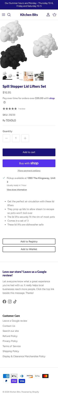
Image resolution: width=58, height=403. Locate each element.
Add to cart (29, 152)
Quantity (7, 131)
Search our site (11, 330)
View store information (17, 190)
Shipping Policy (11, 351)
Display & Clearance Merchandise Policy (24, 356)
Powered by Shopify (30, 392)
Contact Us (9, 325)
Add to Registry (29, 241)
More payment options (29, 170)
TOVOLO (11, 120)
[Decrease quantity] (6, 138)
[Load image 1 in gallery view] (29, 45)
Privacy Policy (10, 341)
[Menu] (3, 14)
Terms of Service (12, 346)
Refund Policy (10, 336)
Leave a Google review (15, 320)
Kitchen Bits (15, 392)
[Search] (10, 14)
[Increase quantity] (25, 138)
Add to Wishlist (29, 249)
